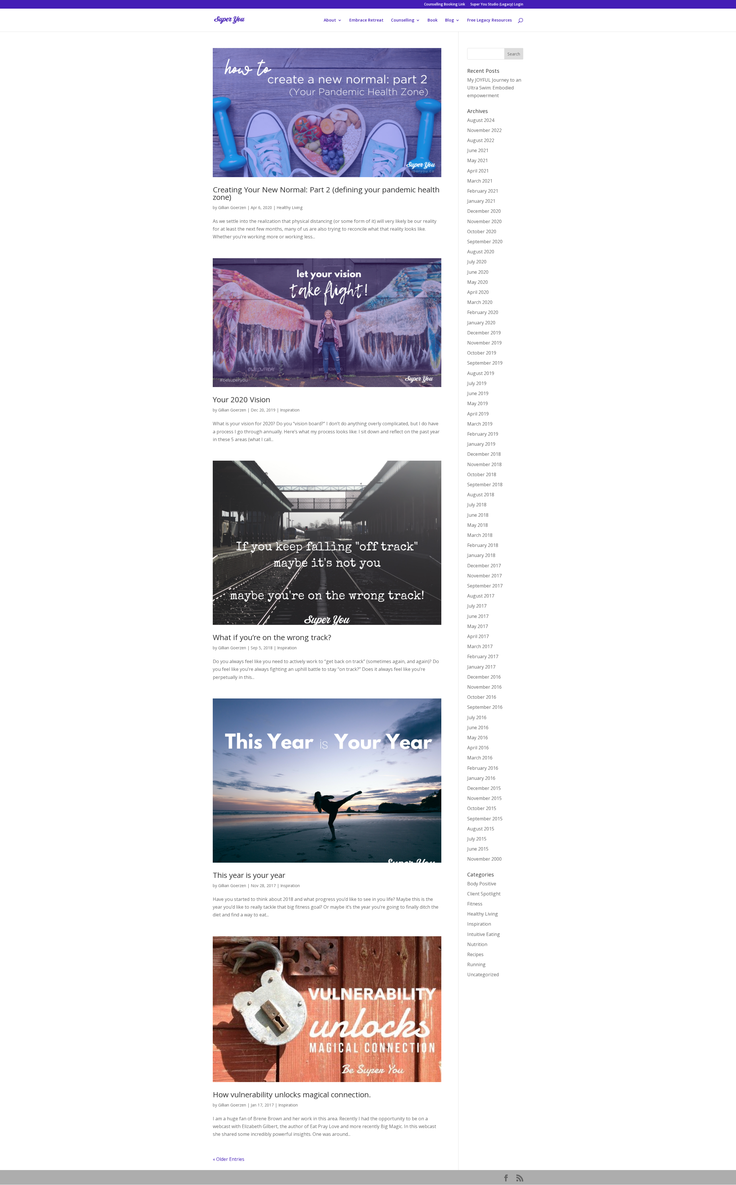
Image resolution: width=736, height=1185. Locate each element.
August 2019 (480, 373)
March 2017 (479, 646)
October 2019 (481, 353)
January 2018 (481, 555)
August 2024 (480, 120)
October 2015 (481, 808)
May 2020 (477, 282)
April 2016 (478, 747)
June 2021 (477, 150)
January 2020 (481, 322)
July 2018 (476, 504)
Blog (449, 20)
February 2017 (482, 656)
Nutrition (477, 944)
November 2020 (484, 221)
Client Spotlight (484, 894)
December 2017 (484, 565)
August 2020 (480, 251)
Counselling (402, 20)
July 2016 (476, 717)
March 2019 (479, 424)
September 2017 (485, 586)
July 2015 (476, 839)
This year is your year (249, 875)
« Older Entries (228, 1159)
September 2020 (485, 241)
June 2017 (477, 616)
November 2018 (484, 464)
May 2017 (477, 626)
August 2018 (480, 494)
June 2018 (477, 515)
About (330, 20)
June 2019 (477, 393)
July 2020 (476, 262)
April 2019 (478, 414)
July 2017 (476, 606)
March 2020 (479, 302)
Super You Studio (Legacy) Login (496, 5)
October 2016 (481, 697)
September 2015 (485, 818)
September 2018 (485, 484)
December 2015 (484, 788)
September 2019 (485, 363)
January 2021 (481, 201)
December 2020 (484, 211)
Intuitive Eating (483, 934)
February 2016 (482, 768)
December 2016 (484, 677)
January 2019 (481, 444)
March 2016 (479, 758)
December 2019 (484, 333)
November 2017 (484, 576)
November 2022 (484, 130)
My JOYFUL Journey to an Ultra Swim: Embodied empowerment (494, 88)
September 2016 (485, 707)
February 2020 (482, 312)
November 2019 (484, 343)
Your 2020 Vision (241, 399)
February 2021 (482, 191)
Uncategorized (483, 974)
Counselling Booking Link (444, 5)
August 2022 (480, 140)
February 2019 (482, 434)
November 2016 (484, 687)
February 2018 (482, 545)
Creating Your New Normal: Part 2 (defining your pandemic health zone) (326, 193)
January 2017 (481, 667)
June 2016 (477, 727)
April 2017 (478, 636)
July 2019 (476, 383)
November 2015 (484, 798)
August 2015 (480, 829)
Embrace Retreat (366, 20)
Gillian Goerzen (232, 207)
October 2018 (481, 474)
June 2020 (477, 272)
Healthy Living (289, 207)
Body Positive (481, 883)
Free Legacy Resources (489, 20)
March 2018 (479, 535)
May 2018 (477, 525)
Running (476, 964)
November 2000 (484, 859)
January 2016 (481, 778)
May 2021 (477, 160)
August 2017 (480, 596)
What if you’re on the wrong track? (272, 637)
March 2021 (479, 181)
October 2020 (481, 231)
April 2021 (478, 171)
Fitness (474, 904)
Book (433, 20)
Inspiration (290, 410)
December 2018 (484, 454)
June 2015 (477, 849)
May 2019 (477, 403)
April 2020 (478, 292)
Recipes (475, 954)
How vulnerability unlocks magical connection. (292, 1094)
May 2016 (477, 737)
